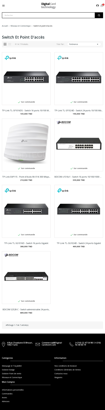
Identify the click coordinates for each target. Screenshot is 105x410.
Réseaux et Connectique (12, 377)
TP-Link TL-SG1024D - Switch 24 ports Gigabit (79, 243)
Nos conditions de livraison (65, 366)
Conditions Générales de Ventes (67, 369)
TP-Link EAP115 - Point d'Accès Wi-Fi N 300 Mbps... (26, 177)
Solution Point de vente (11, 373)
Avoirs (4, 397)
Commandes (7, 393)
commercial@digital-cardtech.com (52, 343)
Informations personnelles (13, 390)
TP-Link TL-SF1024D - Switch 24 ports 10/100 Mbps (78, 110)
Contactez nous (60, 373)
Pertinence (84, 44)
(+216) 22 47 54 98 (84, 342)
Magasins (58, 377)
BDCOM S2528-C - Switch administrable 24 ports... (26, 309)
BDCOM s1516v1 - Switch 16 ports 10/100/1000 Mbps (78, 177)
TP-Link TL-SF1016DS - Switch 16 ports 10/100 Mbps (26, 110)
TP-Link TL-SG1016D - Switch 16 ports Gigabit (26, 243)
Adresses (5, 401)
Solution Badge (8, 369)
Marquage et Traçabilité (12, 366)
